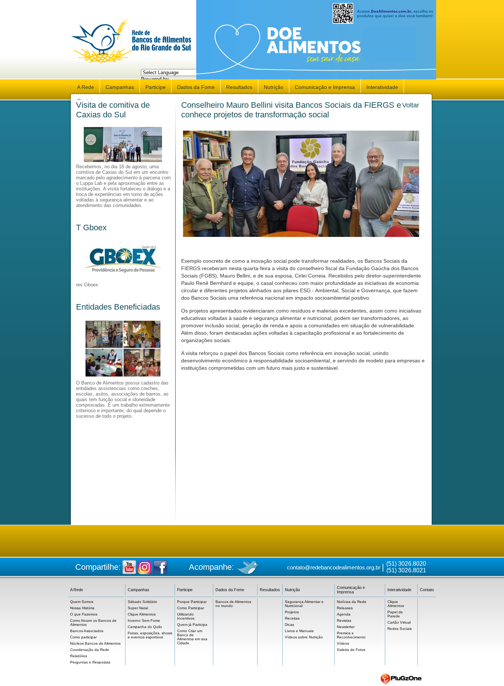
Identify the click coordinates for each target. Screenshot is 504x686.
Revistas (344, 620)
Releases (345, 608)
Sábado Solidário (142, 602)
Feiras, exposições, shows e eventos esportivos (150, 635)
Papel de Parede (395, 614)
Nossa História (82, 608)
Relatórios (78, 656)
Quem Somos (81, 602)
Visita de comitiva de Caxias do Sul (113, 109)
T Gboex (91, 227)
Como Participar (190, 608)
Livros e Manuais (299, 631)
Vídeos (343, 643)
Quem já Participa (192, 625)
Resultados (239, 87)
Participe (155, 87)
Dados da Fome (196, 87)
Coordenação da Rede (89, 650)
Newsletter (346, 627)
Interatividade (382, 87)
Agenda (344, 614)
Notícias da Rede (351, 602)
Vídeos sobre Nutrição (304, 637)
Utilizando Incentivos (185, 616)
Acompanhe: (211, 567)
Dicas (289, 625)
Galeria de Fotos (351, 650)
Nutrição (273, 87)
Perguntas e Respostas (90, 662)
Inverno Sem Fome (144, 620)
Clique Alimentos (142, 614)
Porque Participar (192, 602)
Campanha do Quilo (145, 627)
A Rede (85, 87)
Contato (427, 589)
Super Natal (138, 608)
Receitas (292, 618)
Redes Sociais (399, 629)
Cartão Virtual (399, 622)
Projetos (292, 612)
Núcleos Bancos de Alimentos (95, 643)
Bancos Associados (86, 631)
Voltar (410, 105)
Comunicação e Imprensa (325, 87)
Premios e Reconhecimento (351, 635)
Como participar (83, 637)
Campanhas (120, 87)
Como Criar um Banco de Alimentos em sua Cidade (192, 637)
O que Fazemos (83, 614)
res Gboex (87, 284)
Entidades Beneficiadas (118, 306)
